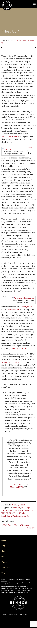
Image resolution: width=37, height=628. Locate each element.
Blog (3, 545)
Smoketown (6, 516)
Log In (4, 619)
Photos (4, 562)
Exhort (14, 510)
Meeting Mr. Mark (18, 348)
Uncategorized (18, 505)
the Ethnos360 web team (22, 592)
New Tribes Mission (17, 513)
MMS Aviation (13, 309)
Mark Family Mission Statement (16, 525)
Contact (4, 573)
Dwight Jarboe (26, 307)
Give (3, 556)
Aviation (16, 508)
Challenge (25, 508)
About (3, 540)
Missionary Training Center (14, 362)
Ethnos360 (6, 510)
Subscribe (5, 567)
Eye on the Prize (24, 510)
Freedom (30, 528)
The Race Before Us (21, 516)
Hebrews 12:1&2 (16, 487)
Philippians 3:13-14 (19, 484)
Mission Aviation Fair (10, 136)
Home (4, 551)
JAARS (29, 147)
